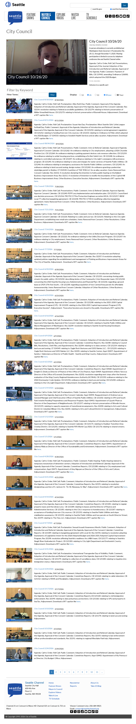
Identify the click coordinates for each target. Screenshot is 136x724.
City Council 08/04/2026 (44, 143)
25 (90, 95)
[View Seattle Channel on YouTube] (90, 711)
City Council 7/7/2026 (43, 249)
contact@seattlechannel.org (87, 708)
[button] (47, 62)
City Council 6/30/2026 (43, 269)
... (102, 672)
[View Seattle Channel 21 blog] (93, 711)
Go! (124, 5)
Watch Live (75, 16)
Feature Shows (31, 16)
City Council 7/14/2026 (43, 229)
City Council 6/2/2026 (43, 362)
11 (97, 672)
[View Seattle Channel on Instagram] (79, 711)
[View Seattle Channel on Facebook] (72, 711)
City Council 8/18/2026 (43, 99)
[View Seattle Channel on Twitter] (75, 711)
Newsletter (75, 683)
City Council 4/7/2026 (43, 523)
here (51, 115)
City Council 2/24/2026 (43, 648)
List (109, 95)
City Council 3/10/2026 (43, 608)
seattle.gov (97, 9)
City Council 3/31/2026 (43, 549)
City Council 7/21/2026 (43, 209)
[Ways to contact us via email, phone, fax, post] (96, 711)
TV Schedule (91, 16)
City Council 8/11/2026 (43, 120)
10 (83, 95)
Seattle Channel (34, 682)
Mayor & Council (46, 16)
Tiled (121, 95)
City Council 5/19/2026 (43, 388)
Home (51, 683)
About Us (95, 683)
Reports (73, 686)
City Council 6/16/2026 (43, 316)
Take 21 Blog (96, 686)
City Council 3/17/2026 (43, 589)
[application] (46, 62)
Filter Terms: (13, 94)
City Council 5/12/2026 (43, 417)
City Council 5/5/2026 (43, 436)
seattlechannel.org (120, 9)
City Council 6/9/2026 (43, 335)
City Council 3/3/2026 (43, 628)
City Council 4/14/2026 (43, 497)
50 (98, 95)
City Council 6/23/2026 (43, 295)
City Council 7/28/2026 (43, 186)
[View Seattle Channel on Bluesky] (86, 711)
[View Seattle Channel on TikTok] (82, 711)
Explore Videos (60, 16)
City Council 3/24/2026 (43, 569)
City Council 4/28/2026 (43, 456)
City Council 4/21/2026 (43, 477)
